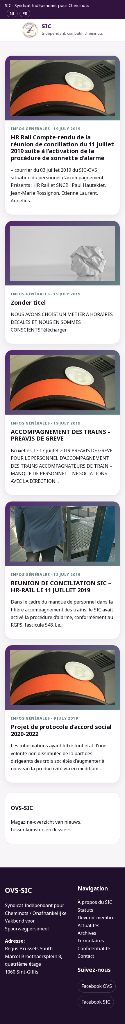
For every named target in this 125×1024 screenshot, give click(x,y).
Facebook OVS (96, 986)
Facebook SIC (95, 1002)
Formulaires (91, 940)
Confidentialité (94, 948)
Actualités (88, 925)
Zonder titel (28, 302)
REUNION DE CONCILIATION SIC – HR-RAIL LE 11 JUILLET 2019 (61, 586)
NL (12, 13)
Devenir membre (96, 917)
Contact (86, 956)
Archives (87, 933)
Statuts (85, 910)
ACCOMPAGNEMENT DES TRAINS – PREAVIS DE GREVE (60, 435)
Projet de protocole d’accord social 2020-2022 (61, 730)
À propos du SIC (95, 902)
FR (24, 13)
